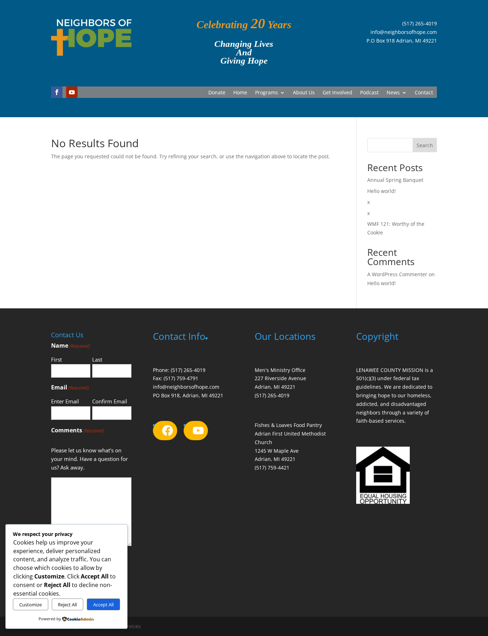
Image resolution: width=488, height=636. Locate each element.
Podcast (369, 93)
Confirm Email (109, 401)
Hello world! (381, 191)
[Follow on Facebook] (57, 92)
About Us (304, 93)
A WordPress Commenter (397, 274)
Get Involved (337, 93)
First (56, 359)
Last (97, 359)
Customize (30, 604)
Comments (77, 430)
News (393, 93)
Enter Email (65, 401)
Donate (216, 93)
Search (425, 145)
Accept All (103, 604)
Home (240, 93)
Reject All (67, 604)
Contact (424, 93)
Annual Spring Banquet (395, 180)
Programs (266, 93)
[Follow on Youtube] (72, 92)
